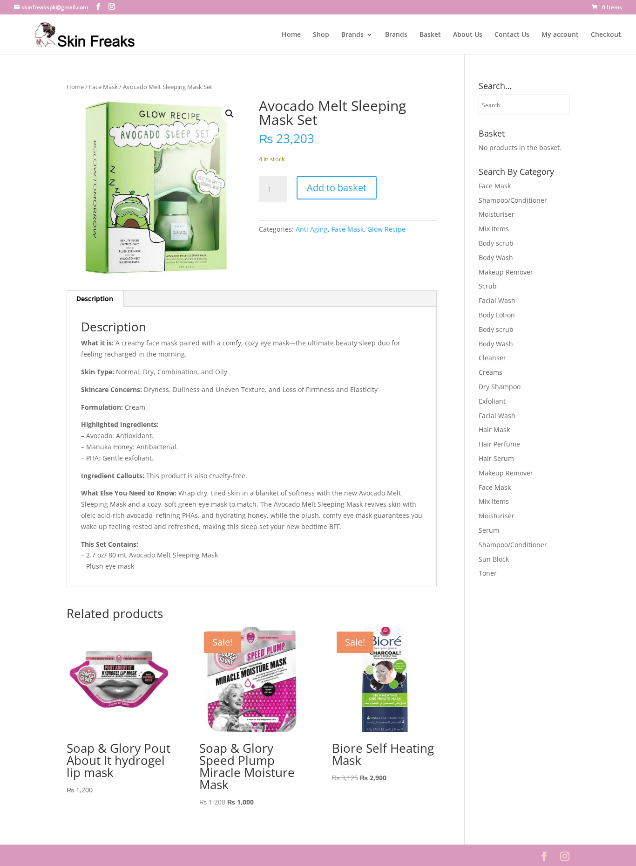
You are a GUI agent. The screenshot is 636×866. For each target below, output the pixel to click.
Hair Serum (496, 458)
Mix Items (494, 228)
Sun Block (494, 559)
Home (291, 35)
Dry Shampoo (500, 386)
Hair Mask (494, 429)
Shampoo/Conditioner (513, 200)
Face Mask (103, 86)
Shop (321, 35)
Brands (352, 35)
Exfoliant (492, 401)
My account (560, 35)
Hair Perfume (499, 444)
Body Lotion (497, 314)
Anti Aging (312, 229)
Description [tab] (94, 298)
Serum (489, 530)
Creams (490, 372)
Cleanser (492, 357)
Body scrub (496, 243)
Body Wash (496, 257)
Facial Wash (497, 300)
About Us (467, 35)
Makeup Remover (506, 272)
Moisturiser (496, 214)
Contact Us (511, 35)
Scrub (488, 286)
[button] (229, 113)
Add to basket (336, 187)
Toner (488, 573)
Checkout (606, 35)
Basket (430, 35)
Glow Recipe (386, 229)
